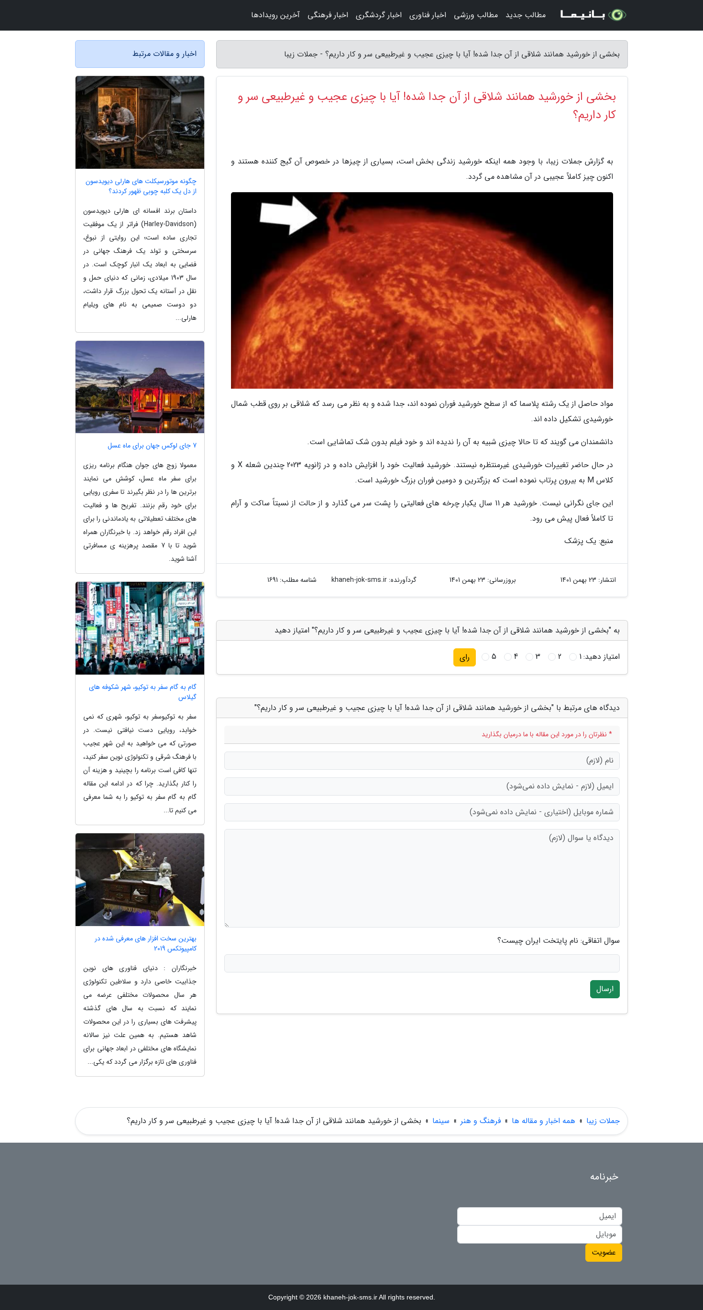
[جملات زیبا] (592, 15)
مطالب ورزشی (476, 15)
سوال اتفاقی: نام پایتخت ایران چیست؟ (558, 941)
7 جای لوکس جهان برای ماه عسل (152, 446)
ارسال (605, 989)
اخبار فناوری (427, 15)
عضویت (604, 1252)
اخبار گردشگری (379, 15)
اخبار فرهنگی (328, 15)
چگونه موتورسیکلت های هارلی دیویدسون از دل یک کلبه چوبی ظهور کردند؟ (141, 186)
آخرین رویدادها (275, 15)
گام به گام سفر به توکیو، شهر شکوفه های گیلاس (143, 692)
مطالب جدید (525, 15)
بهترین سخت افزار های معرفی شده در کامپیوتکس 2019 (146, 944)
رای (465, 657)
